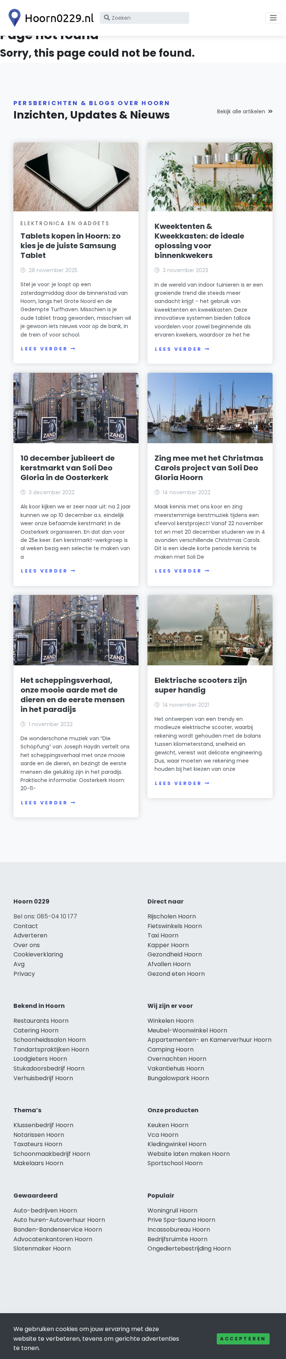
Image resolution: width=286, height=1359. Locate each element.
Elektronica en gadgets (65, 223)
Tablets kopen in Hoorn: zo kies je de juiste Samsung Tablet (70, 246)
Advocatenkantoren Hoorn (52, 1239)
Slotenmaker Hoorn (42, 1248)
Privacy (24, 973)
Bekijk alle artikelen (241, 111)
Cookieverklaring (38, 954)
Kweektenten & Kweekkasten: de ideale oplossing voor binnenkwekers (199, 241)
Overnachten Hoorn (176, 1058)
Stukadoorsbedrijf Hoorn (49, 1068)
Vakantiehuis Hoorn (175, 1068)
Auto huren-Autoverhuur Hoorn (59, 1219)
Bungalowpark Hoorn (178, 1078)
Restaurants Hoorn (41, 1020)
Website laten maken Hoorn (188, 1154)
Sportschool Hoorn (175, 1163)
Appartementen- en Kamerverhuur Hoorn (209, 1039)
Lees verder (44, 349)
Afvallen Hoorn (169, 964)
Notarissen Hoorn (38, 1135)
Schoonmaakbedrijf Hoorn (51, 1154)
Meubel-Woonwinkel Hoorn (187, 1030)
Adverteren (30, 935)
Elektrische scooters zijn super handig (201, 685)
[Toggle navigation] (273, 17)
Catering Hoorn (35, 1030)
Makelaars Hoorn (38, 1163)
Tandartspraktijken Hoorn (51, 1049)
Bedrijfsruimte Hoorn (177, 1239)
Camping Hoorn (170, 1049)
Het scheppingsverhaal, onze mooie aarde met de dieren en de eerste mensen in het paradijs (72, 695)
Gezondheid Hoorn (174, 954)
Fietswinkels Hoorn (174, 926)
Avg (19, 964)
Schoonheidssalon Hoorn (49, 1039)
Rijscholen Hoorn (171, 916)
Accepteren (243, 1339)
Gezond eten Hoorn (176, 973)
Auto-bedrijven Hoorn (45, 1210)
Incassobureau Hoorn (178, 1229)
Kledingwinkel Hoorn (176, 1144)
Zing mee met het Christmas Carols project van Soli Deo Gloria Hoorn (209, 468)
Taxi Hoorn (162, 935)
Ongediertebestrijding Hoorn (189, 1248)
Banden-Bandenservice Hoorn (57, 1229)
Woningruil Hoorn (172, 1210)
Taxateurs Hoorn (37, 1144)
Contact (25, 926)
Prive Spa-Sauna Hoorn (181, 1219)
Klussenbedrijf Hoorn (43, 1125)
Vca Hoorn (162, 1135)
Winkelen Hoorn (170, 1020)
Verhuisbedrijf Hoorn (43, 1078)
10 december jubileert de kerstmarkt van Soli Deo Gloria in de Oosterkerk (67, 468)
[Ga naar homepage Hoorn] (49, 18)
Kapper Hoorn (168, 945)
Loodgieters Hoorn (40, 1058)
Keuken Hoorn (167, 1125)
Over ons (26, 945)
